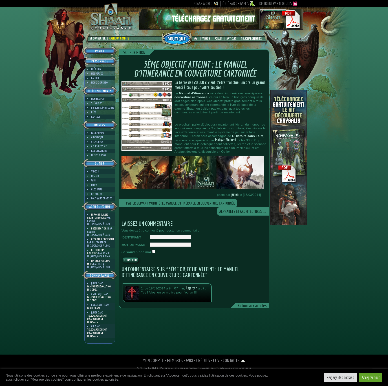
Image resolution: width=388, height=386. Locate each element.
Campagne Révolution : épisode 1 (99, 288)
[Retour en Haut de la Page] (243, 360)
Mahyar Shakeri (225, 139)
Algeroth (191, 288)
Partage (95, 116)
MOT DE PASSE (133, 245)
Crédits (203, 360)
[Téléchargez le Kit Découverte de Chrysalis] (288, 223)
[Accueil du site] (197, 38)
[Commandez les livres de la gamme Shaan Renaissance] (176, 37)
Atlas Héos (97, 141)
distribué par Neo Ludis (275, 3)
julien (235, 194)
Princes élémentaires (102, 107)
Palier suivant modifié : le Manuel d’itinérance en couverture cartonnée (178, 203)
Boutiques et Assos (101, 198)
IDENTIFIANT (131, 237)
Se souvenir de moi (136, 252)
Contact (230, 360)
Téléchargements (251, 38)
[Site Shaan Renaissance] (110, 29)
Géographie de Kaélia (102, 239)
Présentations (99, 228)
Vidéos (206, 38)
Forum (218, 38)
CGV (216, 360)
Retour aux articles (252, 305)
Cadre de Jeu (97, 133)
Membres (175, 360)
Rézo (94, 112)
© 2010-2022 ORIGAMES (150, 368)
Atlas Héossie (99, 146)
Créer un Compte (119, 38)
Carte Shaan (94, 308)
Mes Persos (97, 73)
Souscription (134, 52)
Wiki (93, 180)
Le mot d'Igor (98, 155)
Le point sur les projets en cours (97, 216)
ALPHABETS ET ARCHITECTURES (243, 211)
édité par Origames (236, 3)
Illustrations (99, 150)
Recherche (96, 194)
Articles (231, 38)
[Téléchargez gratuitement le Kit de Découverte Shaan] (221, 27)
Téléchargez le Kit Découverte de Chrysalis (97, 319)
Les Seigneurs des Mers (98, 262)
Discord (95, 176)
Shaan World (203, 3)
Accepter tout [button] (371, 377)
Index (94, 185)
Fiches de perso (99, 82)
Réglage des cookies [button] (340, 377)
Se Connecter (98, 38)
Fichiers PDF (97, 98)
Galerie (95, 78)
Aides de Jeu (97, 137)
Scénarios (96, 103)
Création (96, 69)
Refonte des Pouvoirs (95, 251)
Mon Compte (153, 360)
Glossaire (96, 189)
